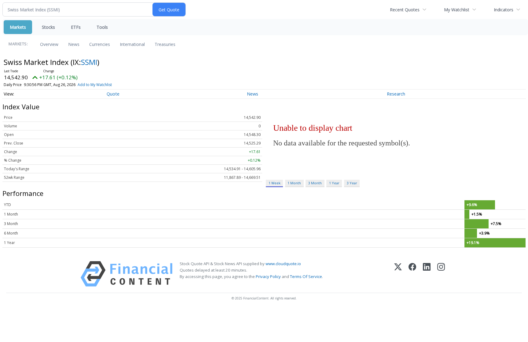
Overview (49, 44)
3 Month (315, 183)
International (132, 44)
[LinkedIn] (426, 274)
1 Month (294, 183)
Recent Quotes (405, 10)
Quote (113, 94)
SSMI (89, 62)
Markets (18, 27)
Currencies (99, 44)
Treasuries (165, 44)
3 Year (352, 183)
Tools (102, 27)
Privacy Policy (268, 276)
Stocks (48, 27)
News (73, 44)
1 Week (274, 183)
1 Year (334, 183)
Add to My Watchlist (95, 84)
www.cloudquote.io (283, 263)
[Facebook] (412, 274)
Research (396, 94)
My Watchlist (456, 10)
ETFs (76, 27)
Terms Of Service (306, 276)
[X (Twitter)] (398, 274)
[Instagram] (441, 274)
